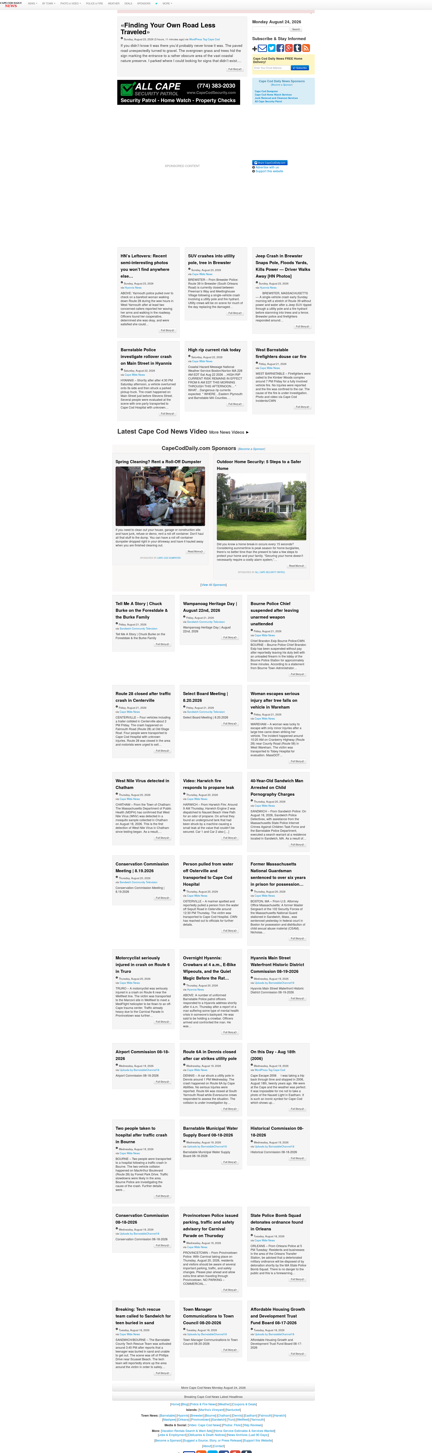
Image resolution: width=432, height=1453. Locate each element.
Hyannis (182, 1415)
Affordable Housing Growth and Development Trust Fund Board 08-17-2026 (278, 1316)
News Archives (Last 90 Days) (247, 1434)
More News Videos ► (229, 432)
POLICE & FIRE (94, 3)
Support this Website (258, 1440)
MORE (166, 3)
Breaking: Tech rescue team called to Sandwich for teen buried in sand (143, 1316)
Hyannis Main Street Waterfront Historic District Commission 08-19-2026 (277, 964)
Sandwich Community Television (138, 628)
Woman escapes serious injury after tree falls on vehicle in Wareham (275, 700)
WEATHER (113, 3)
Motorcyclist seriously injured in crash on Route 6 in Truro (143, 964)
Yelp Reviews (253, 1425)
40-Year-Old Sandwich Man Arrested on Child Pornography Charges (277, 787)
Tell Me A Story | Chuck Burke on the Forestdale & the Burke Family (142, 610)
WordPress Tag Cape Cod (204, 39)
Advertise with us (267, 167)
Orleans (183, 1419)
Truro (231, 1419)
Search (296, 29)
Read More (194, 551)
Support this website (269, 171)
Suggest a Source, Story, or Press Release (212, 1440)
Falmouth (265, 1415)
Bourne (210, 1415)
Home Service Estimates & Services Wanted (244, 1430)
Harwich (279, 1415)
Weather (224, 1404)
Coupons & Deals (244, 1404)
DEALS (128, 3)
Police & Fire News (203, 1404)
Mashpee (169, 1419)
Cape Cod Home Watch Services (273, 94)
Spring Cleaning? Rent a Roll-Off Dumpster (158, 461)
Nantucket (233, 1409)
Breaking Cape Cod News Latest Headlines (213, 1397)
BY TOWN (48, 3)
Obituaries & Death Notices (206, 1434)
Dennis (237, 1415)
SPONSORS (143, 3)
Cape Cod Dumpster (266, 91)
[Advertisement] (182, 138)
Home (175, 1404)
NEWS (32, 3)
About (207, 1446)
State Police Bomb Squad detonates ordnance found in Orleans (277, 1222)
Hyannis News (133, 287)
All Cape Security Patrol (268, 101)
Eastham (250, 1415)
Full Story (233, 69)
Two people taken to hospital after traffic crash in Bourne (141, 1135)
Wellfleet (243, 1419)
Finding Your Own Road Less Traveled (168, 28)
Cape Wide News (202, 274)
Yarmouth (257, 1419)
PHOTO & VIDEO (69, 3)
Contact (218, 1446)
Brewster (197, 1415)
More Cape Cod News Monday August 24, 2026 (213, 1387)
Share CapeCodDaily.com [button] (271, 162)
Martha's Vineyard (211, 1409)
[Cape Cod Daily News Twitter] (156, 3)
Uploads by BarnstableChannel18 (274, 982)
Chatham (224, 1415)
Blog (185, 1404)
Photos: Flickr (232, 1425)
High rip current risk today (214, 350)
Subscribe (301, 67)
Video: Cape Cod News (204, 1425)
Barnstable (167, 1415)
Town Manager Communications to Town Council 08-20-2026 (208, 1316)
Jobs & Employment (172, 1434)
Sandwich (218, 1419)
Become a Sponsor (168, 1440)
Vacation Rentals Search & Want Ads (187, 1430)
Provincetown (200, 1419)
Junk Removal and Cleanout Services (276, 98)
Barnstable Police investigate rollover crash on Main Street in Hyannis (146, 356)
